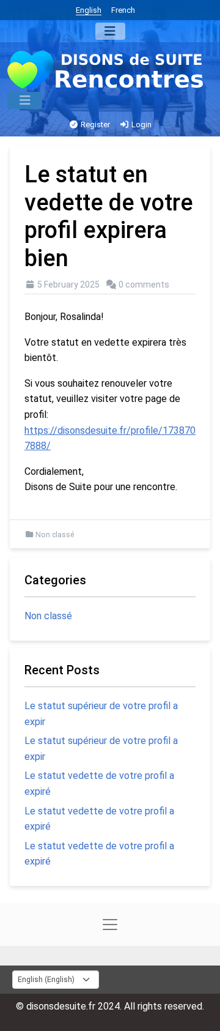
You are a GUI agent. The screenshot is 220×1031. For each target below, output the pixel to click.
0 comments (144, 284)
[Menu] (110, 31)
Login (141, 124)
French (123, 10)
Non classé (54, 534)
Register (94, 124)
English (88, 10)
